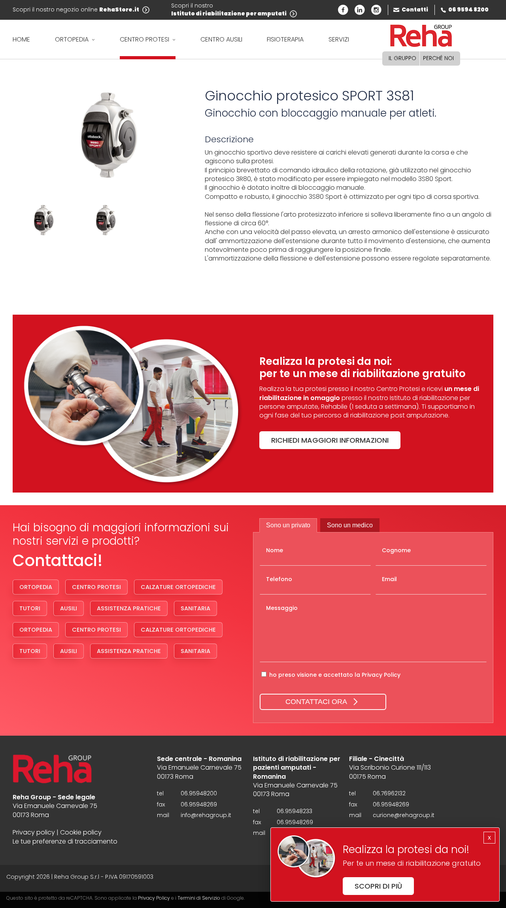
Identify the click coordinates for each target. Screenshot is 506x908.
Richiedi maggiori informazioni (330, 440)
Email (389, 579)
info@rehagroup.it (206, 815)
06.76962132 (389, 793)
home (21, 39)
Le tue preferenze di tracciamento (65, 841)
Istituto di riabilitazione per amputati (229, 13)
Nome (274, 550)
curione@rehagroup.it (403, 815)
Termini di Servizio (198, 898)
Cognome (396, 550)
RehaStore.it (119, 9)
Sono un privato (288, 525)
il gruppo (402, 58)
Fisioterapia (285, 39)
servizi (339, 39)
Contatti (415, 9)
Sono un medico (350, 525)
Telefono (279, 579)
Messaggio (282, 608)
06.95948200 (199, 793)
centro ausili (221, 39)
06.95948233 (294, 811)
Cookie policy (81, 832)
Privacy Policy (381, 675)
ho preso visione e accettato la (334, 675)
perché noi (438, 58)
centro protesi (144, 39)
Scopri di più (378, 886)
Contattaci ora (316, 702)
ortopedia (72, 39)
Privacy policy (34, 832)
